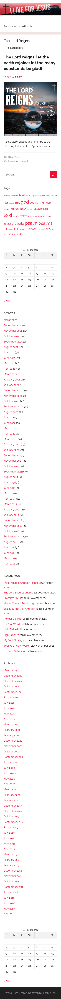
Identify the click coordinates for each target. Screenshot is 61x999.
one (43, 216)
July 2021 (9, 352)
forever (11, 203)
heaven (7, 209)
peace (49, 216)
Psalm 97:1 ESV (13, 76)
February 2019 (12, 509)
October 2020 (12, 401)
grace (39, 203)
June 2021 (9, 357)
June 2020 (10, 422)
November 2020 (13, 395)
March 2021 (10, 374)
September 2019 (13, 471)
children (13, 196)
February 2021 (12, 379)
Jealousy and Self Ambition (19, 608)
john (42, 209)
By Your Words (12, 624)
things (52, 229)
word (15, 234)
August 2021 (11, 346)
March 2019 (10, 504)
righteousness (20, 229)
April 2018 (9, 563)
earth (28, 195)
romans (32, 228)
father (54, 195)
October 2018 (11, 531)
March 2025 (10, 319)
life (46, 208)
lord (8, 215)
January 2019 (11, 514)
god (25, 202)
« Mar (7, 300)
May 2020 (9, 428)
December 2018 (13, 520)
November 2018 (13, 525)
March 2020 (10, 439)
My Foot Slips (11, 640)
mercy (32, 216)
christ (21, 195)
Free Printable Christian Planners (22, 582)
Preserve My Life (13, 597)
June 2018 (9, 552)
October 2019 (11, 466)
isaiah (23, 209)
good (33, 202)
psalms (45, 223)
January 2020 (11, 449)
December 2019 (13, 455)
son (42, 229)
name (38, 216)
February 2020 (12, 444)
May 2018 (9, 558)
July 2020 (9, 417)
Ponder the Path (13, 618)
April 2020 (9, 433)
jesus (36, 208)
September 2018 (13, 536)
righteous (8, 229)
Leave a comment (18, 161)
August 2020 (11, 412)
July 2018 (9, 547)
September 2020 (13, 406)
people (7, 223)
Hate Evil (9, 629)
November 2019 (13, 460)
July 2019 (9, 482)
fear (6, 202)
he (43, 203)
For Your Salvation (14, 651)
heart (48, 202)
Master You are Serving (17, 603)
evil (43, 195)
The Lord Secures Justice (18, 592)
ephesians (37, 195)
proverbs (18, 223)
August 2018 (11, 542)
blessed (7, 196)
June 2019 (9, 487)
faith (48, 195)
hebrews (15, 209)
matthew (24, 216)
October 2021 (11, 336)
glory (17, 203)
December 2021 (13, 325)
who (10, 234)
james (29, 209)
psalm (31, 223)
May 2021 (9, 363)
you (20, 233)
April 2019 (9, 498)
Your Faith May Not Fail (17, 645)
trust (6, 234)
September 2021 (13, 341)
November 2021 (13, 330)
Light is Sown (11, 634)
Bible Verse (14, 157)
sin (38, 229)
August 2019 (11, 476)
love (16, 216)
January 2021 (11, 384)
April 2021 (9, 368)
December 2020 (13, 390)
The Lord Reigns (17, 40)
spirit (47, 228)
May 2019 (9, 493)
